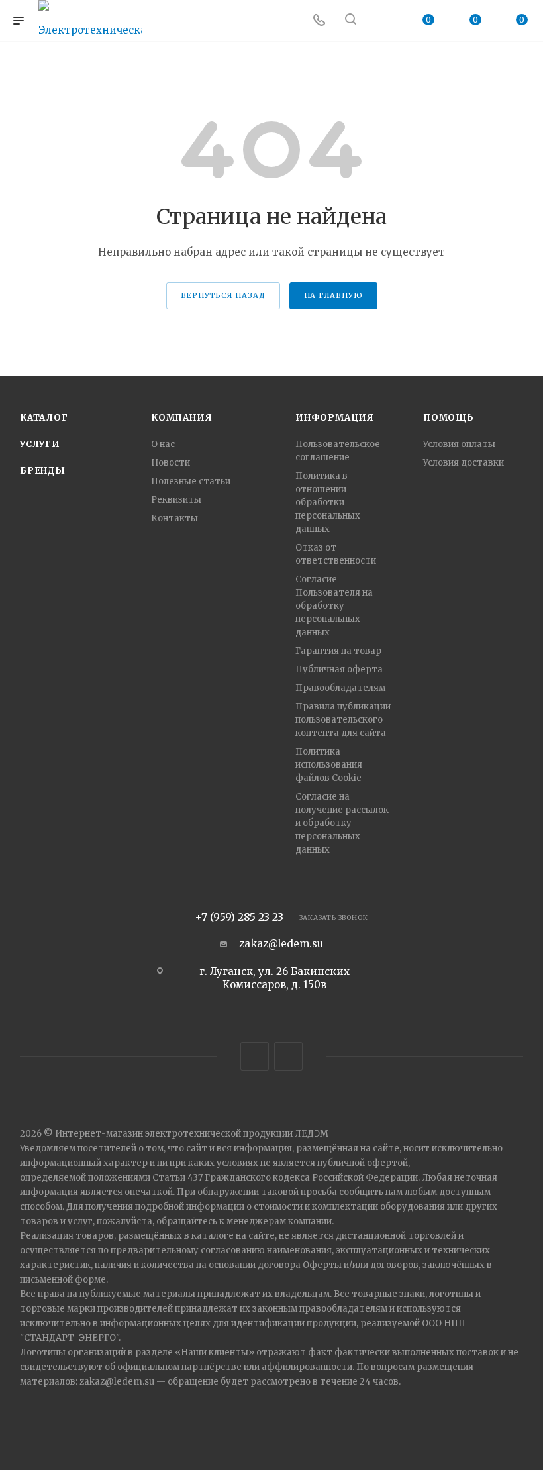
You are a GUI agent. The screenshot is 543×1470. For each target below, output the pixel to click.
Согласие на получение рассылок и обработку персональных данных (342, 823)
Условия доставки (463, 462)
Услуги (40, 444)
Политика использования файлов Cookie (328, 765)
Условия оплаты (459, 444)
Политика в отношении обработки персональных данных (327, 502)
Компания (181, 417)
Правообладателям (340, 688)
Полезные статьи (190, 481)
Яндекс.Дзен (288, 1056)
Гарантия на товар (338, 650)
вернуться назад (223, 295)
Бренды (43, 470)
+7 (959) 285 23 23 (239, 917)
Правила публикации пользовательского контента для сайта (343, 720)
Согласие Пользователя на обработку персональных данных (334, 606)
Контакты (174, 518)
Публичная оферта (339, 669)
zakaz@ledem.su (281, 943)
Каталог (44, 417)
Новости (170, 462)
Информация (334, 417)
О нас (163, 444)
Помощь (448, 417)
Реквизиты (176, 499)
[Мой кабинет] (382, 21)
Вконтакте (254, 1056)
